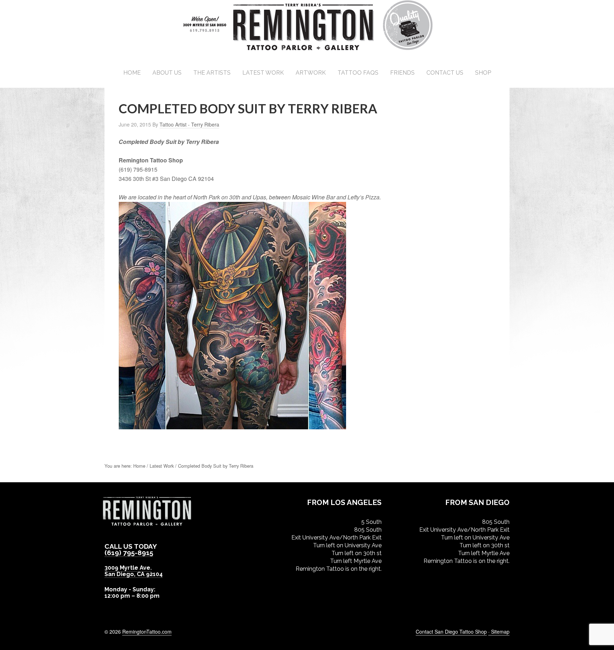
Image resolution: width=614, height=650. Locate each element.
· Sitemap (499, 631)
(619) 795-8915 (128, 553)
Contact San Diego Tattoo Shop (451, 631)
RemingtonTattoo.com (147, 631)
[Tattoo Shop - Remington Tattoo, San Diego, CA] (307, 49)
